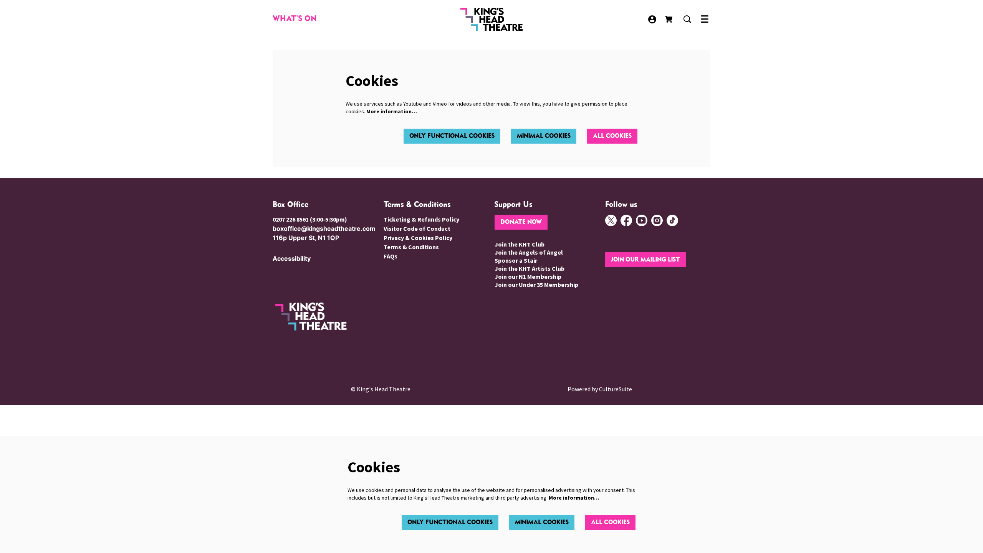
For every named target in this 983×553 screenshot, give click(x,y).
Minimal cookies (544, 136)
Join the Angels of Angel (529, 252)
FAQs (390, 256)
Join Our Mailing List (645, 260)
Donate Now (521, 222)
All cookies (612, 136)
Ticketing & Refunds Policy (421, 219)
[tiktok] (672, 220)
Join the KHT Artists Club (529, 268)
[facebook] (626, 220)
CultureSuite (615, 389)
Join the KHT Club (519, 244)
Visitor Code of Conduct (417, 228)
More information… (391, 111)
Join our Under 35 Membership (536, 284)
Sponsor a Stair (516, 260)
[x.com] (611, 220)
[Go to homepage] (491, 19)
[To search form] (687, 19)
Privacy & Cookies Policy (418, 238)
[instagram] (657, 220)
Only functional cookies (452, 136)
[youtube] (641, 220)
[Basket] (669, 19)
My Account (652, 19)
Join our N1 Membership (528, 276)
